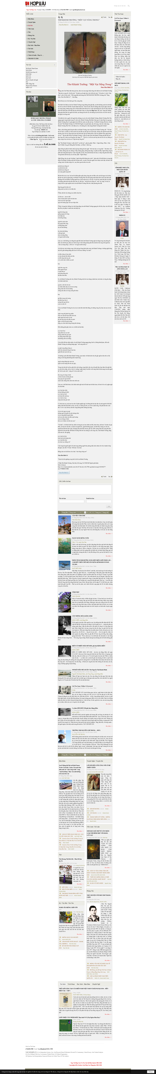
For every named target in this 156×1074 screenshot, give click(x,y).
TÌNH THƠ (75, 592)
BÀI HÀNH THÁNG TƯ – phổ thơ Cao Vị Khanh (122, 151)
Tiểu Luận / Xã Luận (93, 827)
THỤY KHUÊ (66, 842)
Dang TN (120, 147)
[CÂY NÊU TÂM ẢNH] (64, 524)
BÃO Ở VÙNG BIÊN (67, 889)
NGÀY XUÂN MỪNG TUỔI (80, 538)
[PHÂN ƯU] (122, 229)
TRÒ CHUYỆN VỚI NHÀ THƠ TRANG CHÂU (99, 896)
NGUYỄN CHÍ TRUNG (78, 734)
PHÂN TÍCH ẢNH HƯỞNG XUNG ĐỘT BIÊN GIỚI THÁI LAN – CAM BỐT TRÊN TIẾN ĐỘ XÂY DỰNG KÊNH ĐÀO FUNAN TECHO (91, 562)
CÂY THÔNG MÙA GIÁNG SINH (82, 616)
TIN (116, 163)
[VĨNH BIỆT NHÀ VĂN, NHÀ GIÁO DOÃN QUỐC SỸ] (122, 182)
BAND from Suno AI (31, 72)
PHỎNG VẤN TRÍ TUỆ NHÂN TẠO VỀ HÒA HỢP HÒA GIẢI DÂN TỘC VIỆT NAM (98, 965)
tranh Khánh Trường (76, 25)
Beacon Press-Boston (31, 85)
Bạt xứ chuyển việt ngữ (32, 80)
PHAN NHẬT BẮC (66, 939)
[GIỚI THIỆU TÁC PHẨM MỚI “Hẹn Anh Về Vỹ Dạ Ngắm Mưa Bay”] (65, 1025)
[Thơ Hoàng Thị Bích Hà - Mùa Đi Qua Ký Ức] (65, 874)
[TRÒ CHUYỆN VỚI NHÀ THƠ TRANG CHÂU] (93, 912)
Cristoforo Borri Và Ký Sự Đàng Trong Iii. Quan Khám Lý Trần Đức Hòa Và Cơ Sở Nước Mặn (71, 840)
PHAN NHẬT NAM (104, 978)
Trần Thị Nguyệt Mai (94, 901)
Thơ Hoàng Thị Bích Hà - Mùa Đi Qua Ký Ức (70, 860)
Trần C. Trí (75, 542)
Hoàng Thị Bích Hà (80, 865)
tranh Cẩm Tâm (82, 542)
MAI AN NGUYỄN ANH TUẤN (96, 772)
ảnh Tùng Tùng (90, 674)
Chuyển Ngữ (96, 984)
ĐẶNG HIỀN (75, 620)
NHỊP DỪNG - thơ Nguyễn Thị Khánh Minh (121, 137)
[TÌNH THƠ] (64, 602)
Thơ (60, 855)
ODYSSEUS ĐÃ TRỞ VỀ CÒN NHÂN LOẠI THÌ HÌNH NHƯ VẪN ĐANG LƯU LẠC (98, 833)
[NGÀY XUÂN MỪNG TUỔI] (64, 546)
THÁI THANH (76, 596)
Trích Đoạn (71, 984)
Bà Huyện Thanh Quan (32, 68)
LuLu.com (51, 135)
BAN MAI (29, 70)
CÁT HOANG (93, 813)
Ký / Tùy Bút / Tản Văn (66, 903)
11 (93, 512)
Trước (104, 17)
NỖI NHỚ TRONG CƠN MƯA (122, 84)
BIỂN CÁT (29, 87)
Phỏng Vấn (90, 891)
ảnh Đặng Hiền (84, 620)
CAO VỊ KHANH (123, 153)
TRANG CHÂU (103, 901)
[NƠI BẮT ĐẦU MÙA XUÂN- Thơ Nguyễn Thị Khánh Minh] (64, 673)
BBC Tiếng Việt (30, 84)
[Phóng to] (62, 17)
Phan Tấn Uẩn (66, 948)
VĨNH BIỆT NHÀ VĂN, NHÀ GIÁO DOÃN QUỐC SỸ (122, 170)
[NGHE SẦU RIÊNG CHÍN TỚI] (65, 917)
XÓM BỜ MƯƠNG (94, 808)
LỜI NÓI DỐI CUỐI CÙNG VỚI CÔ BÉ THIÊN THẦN (99, 766)
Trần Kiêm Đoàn (76, 520)
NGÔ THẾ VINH (76, 568)
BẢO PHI (28, 74)
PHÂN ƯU (122, 215)
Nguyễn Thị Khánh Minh (78, 674)
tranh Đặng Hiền (98, 674)
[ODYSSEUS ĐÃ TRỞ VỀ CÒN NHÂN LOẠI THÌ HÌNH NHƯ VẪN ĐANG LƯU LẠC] (93, 849)
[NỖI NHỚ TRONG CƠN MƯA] (121, 99)
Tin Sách (62, 984)
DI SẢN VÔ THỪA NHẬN (96, 883)
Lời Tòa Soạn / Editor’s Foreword (82, 686)
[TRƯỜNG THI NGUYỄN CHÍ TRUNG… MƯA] (64, 736)
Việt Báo (122, 286)
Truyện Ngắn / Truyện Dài (95, 761)
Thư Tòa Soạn (119, 14)
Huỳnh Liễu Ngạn (78, 887)
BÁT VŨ (28, 76)
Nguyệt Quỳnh (93, 821)
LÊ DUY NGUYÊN (125, 87)
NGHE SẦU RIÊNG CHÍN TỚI (68, 907)
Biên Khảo (62, 761)
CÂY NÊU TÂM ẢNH (78, 515)
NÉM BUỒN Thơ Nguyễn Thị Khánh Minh (120, 143)
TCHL (73, 690)
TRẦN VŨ (97, 978)
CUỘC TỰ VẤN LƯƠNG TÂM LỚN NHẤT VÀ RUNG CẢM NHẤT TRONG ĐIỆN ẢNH (98, 873)
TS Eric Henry (87, 995)
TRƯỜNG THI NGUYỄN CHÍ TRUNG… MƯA (86, 730)
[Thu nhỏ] (59, 17)
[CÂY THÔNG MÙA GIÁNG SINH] (64, 625)
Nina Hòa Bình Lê (63, 25)
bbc (27, 82)
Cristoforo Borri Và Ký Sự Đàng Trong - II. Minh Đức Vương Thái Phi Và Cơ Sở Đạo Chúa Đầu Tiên (70, 847)
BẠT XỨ (28, 78)
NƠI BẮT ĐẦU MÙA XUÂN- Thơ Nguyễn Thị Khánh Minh (89, 670)
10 (90, 512)
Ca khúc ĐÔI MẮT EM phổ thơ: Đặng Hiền (85, 708)
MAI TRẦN (95, 974)
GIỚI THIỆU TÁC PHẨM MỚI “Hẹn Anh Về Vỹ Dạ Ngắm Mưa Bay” (79, 1017)
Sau (109, 17)
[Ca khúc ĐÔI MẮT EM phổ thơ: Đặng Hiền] (64, 712)
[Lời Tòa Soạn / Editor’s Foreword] (64, 690)
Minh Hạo (105, 837)
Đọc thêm (108, 533)
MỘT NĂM (65, 887)
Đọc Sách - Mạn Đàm (83, 984)
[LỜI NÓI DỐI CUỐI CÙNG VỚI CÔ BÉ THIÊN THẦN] (93, 782)
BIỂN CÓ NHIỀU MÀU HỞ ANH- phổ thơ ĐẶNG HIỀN (88, 646)
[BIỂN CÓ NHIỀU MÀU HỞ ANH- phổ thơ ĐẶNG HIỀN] (64, 651)
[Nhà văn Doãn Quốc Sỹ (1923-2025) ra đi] (122, 279)
